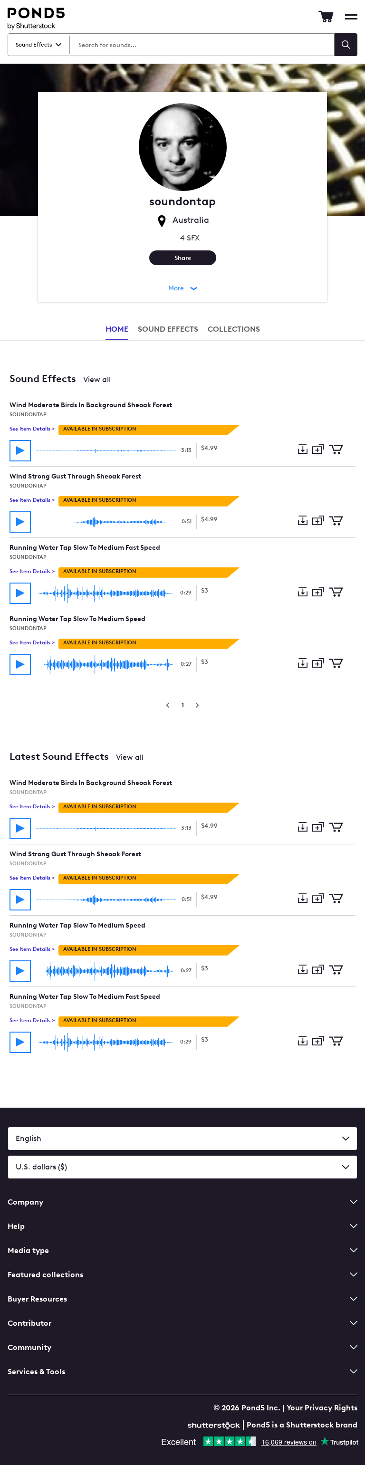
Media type (28, 1250)
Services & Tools (36, 1371)
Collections (234, 329)
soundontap (28, 415)
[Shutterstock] (215, 1424)
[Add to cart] (336, 450)
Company (25, 1201)
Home (117, 329)
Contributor (29, 1323)
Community (29, 1347)
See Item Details (32, 429)
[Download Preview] (302, 450)
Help (16, 1226)
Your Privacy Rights (322, 1407)
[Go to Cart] (326, 16)
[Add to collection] (318, 449)
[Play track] (20, 450)
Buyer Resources (37, 1298)
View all (97, 379)
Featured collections (45, 1274)
